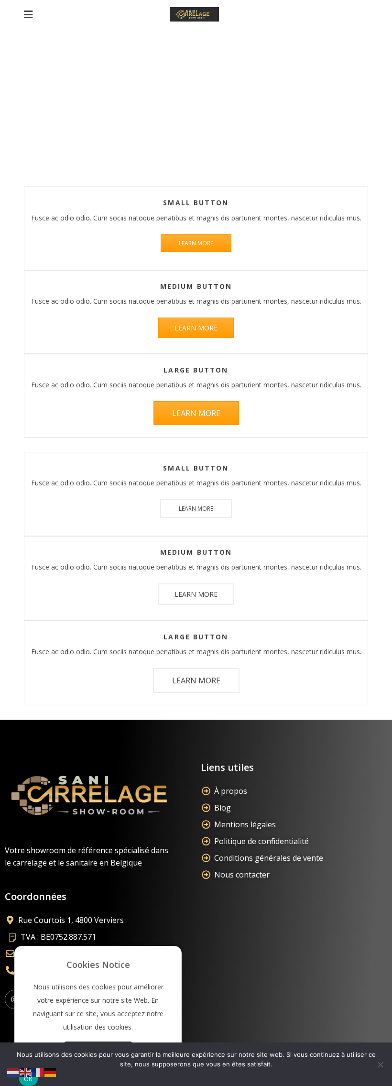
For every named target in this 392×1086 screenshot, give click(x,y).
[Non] (380, 1064)
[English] (26, 1071)
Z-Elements (195, 103)
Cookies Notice (98, 964)
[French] (38, 1071)
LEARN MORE (196, 243)
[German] (50, 1071)
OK (28, 1079)
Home (149, 103)
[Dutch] (13, 1071)
